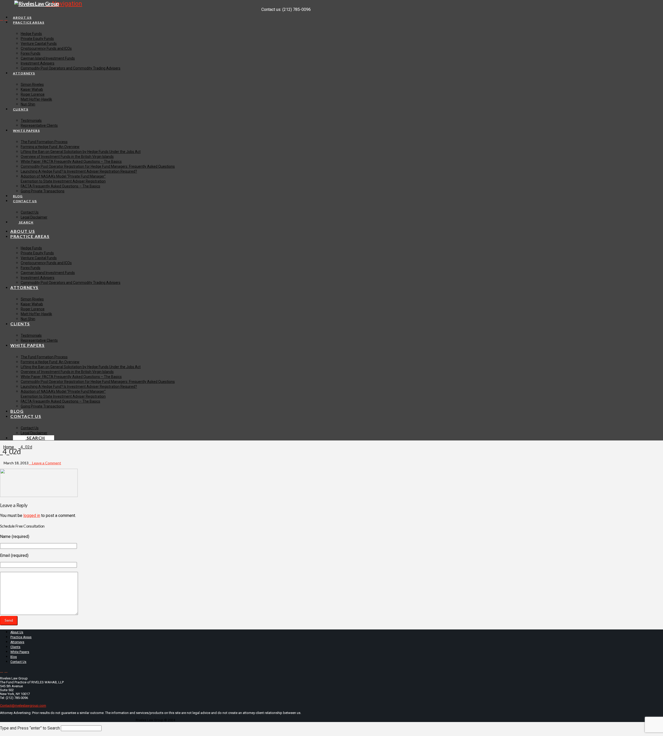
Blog (13, 657)
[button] (64, 3)
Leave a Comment (46, 463)
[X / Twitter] (1, 18)
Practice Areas (21, 637)
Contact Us (18, 662)
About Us (16, 632)
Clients (15, 647)
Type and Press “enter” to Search (30, 728)
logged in (31, 515)
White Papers (19, 652)
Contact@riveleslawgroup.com (23, 705)
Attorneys (17, 642)
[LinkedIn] (6, 18)
